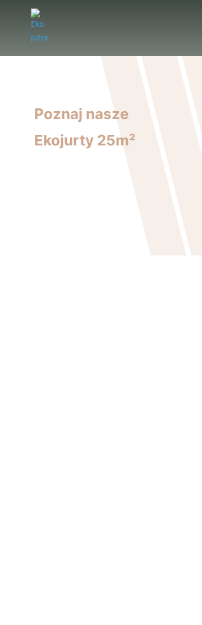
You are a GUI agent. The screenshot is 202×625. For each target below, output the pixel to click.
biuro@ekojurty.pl (115, 456)
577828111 (117, 471)
